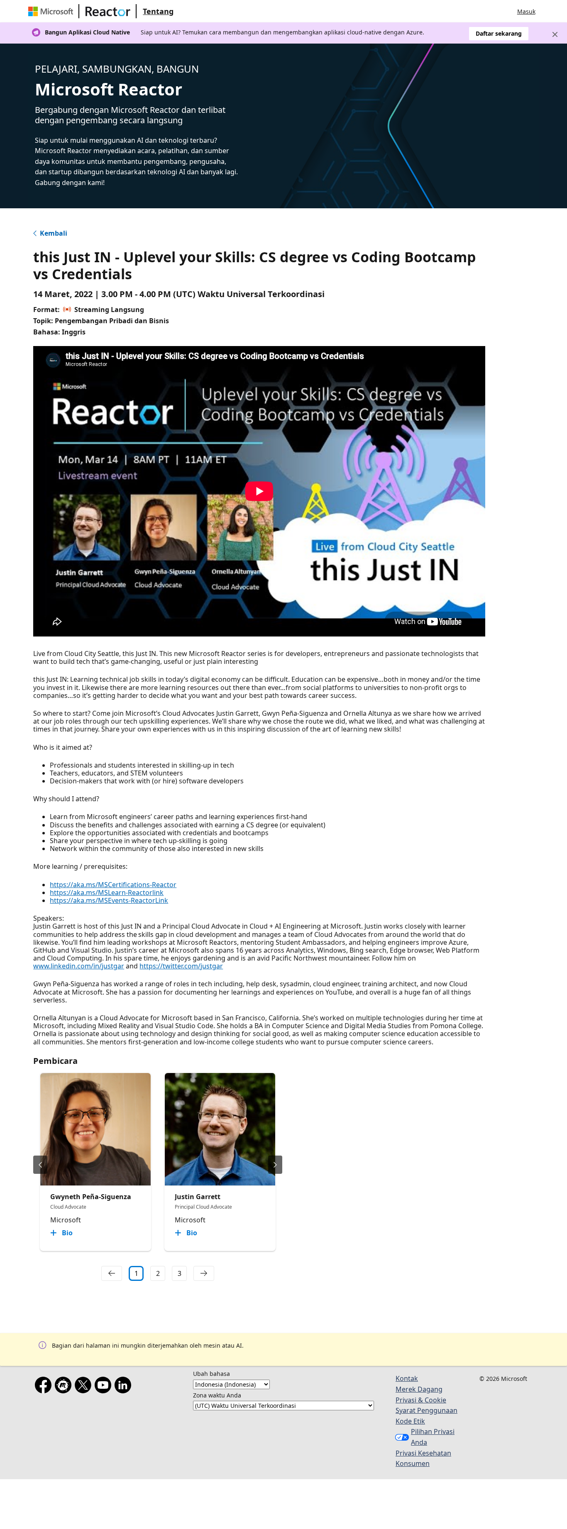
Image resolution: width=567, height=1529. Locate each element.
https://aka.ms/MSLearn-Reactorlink (107, 892)
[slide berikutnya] (275, 1165)
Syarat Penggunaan (426, 1410)
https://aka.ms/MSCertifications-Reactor (113, 884)
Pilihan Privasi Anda (433, 1437)
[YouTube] (105, 1387)
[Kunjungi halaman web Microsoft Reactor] (108, 11)
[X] (85, 1387)
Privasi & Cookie (421, 1400)
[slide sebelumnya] (40, 1165)
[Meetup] (65, 1387)
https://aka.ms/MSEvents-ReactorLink (109, 900)
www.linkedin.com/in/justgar (78, 966)
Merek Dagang (419, 1389)
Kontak (407, 1378)
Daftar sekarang (499, 33)
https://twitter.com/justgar (181, 966)
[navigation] (111, 1273)
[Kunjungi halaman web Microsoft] (52, 11)
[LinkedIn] (124, 1387)
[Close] (555, 34)
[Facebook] (45, 1387)
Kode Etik (410, 1421)
